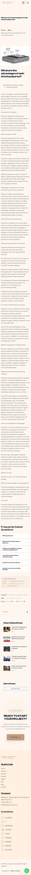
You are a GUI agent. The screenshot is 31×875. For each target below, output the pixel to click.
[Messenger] (24, 601)
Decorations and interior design (18, 595)
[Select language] (23, 3)
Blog (9, 30)
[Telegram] (17, 601)
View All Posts (15, 689)
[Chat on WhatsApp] (26, 870)
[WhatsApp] (14, 601)
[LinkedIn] (19, 601)
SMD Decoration (12, 586)
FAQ (2, 782)
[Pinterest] (21, 601)
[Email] (11, 601)
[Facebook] (6, 601)
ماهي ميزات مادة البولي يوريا (14, 598)
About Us (4, 771)
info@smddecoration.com (9, 805)
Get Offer (14, 737)
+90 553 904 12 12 (6, 802)
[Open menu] (28, 3)
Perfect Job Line (15, 871)
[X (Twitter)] (9, 601)
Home (3, 30)
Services (3, 774)
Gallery (3, 779)
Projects (3, 776)
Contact (3, 787)
